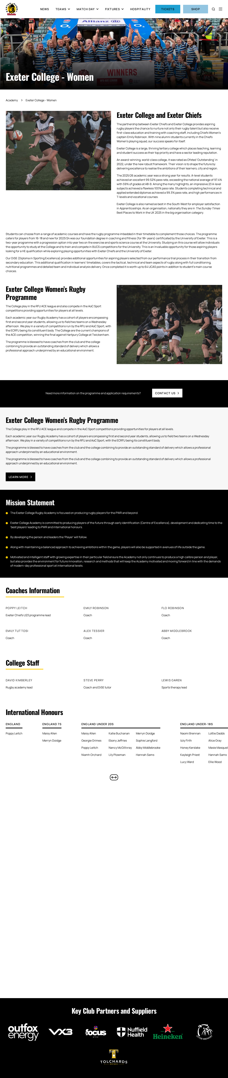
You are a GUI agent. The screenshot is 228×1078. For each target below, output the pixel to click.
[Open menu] (220, 9)
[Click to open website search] (213, 9)
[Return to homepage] (12, 9)
